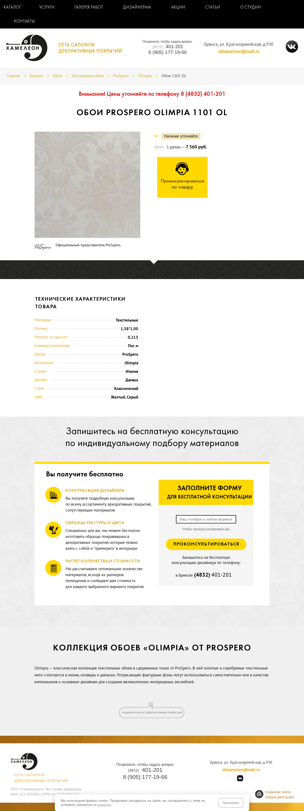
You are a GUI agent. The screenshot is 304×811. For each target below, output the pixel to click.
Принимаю (230, 803)
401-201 (167, 46)
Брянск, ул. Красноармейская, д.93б (238, 44)
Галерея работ (88, 7)
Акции (178, 7)
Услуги (46, 7)
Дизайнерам (137, 7)
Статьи (212, 7)
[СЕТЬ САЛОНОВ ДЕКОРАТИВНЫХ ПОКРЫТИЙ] (64, 60)
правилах (104, 804)
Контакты (24, 21)
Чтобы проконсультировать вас (206, 529)
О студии (250, 7)
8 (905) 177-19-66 (167, 52)
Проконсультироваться (206, 544)
